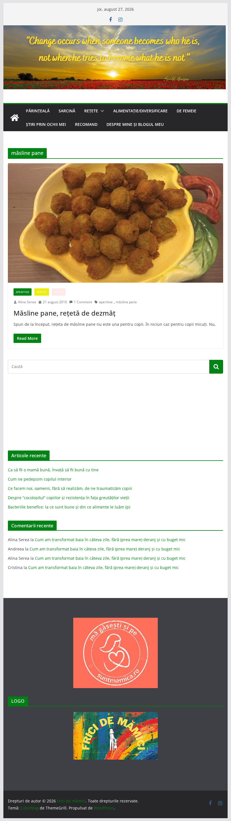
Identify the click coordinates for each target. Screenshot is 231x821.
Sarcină (67, 110)
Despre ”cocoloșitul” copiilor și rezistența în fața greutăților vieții (68, 497)
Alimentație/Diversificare (140, 110)
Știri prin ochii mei (46, 124)
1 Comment (83, 302)
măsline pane (126, 302)
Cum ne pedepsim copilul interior (40, 479)
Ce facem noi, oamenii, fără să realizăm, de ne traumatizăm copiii (70, 488)
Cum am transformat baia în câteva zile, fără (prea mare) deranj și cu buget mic (110, 539)
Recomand (86, 124)
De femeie (186, 110)
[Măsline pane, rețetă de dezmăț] (115, 223)
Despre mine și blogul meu (135, 124)
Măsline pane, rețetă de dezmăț (64, 313)
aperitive (106, 302)
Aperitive (22, 292)
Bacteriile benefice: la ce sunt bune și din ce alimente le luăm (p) (69, 507)
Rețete (91, 110)
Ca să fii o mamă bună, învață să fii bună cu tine (53, 469)
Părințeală (38, 110)
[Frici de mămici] (115, 29)
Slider (58, 292)
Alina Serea (27, 302)
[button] (101, 111)
